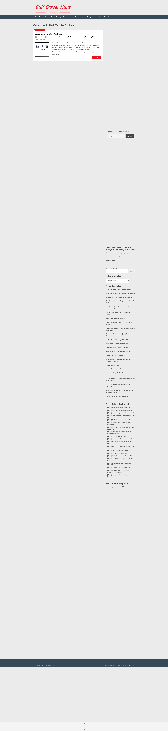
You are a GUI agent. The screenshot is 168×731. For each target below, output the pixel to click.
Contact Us (48, 17)
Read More (96, 58)
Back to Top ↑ (131, 665)
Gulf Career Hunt (38, 665)
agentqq (42, 37)
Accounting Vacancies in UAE (115, 487)
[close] (85, 723)
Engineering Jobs (90, 37)
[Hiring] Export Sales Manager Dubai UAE (120, 439)
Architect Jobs (63, 37)
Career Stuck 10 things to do (115, 355)
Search (132, 271)
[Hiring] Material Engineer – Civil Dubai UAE (120, 413)
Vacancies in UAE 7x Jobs (48, 34)
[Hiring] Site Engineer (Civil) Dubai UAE (119, 450)
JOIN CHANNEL (111, 260)
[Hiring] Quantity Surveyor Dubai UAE (118, 467)
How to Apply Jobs (88, 17)
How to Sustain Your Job (114, 365)
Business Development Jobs (76, 37)
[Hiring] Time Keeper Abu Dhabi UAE (118, 407)
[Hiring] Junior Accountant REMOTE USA (119, 456)
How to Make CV (104, 17)
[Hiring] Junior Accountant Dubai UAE (118, 420)
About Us (38, 17)
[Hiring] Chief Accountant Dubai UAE (118, 436)
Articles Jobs (74, 17)
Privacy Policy (61, 17)
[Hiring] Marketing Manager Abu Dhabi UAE (120, 410)
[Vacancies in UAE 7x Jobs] (43, 49)
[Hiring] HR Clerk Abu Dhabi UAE (117, 453)
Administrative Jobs (53, 37)
